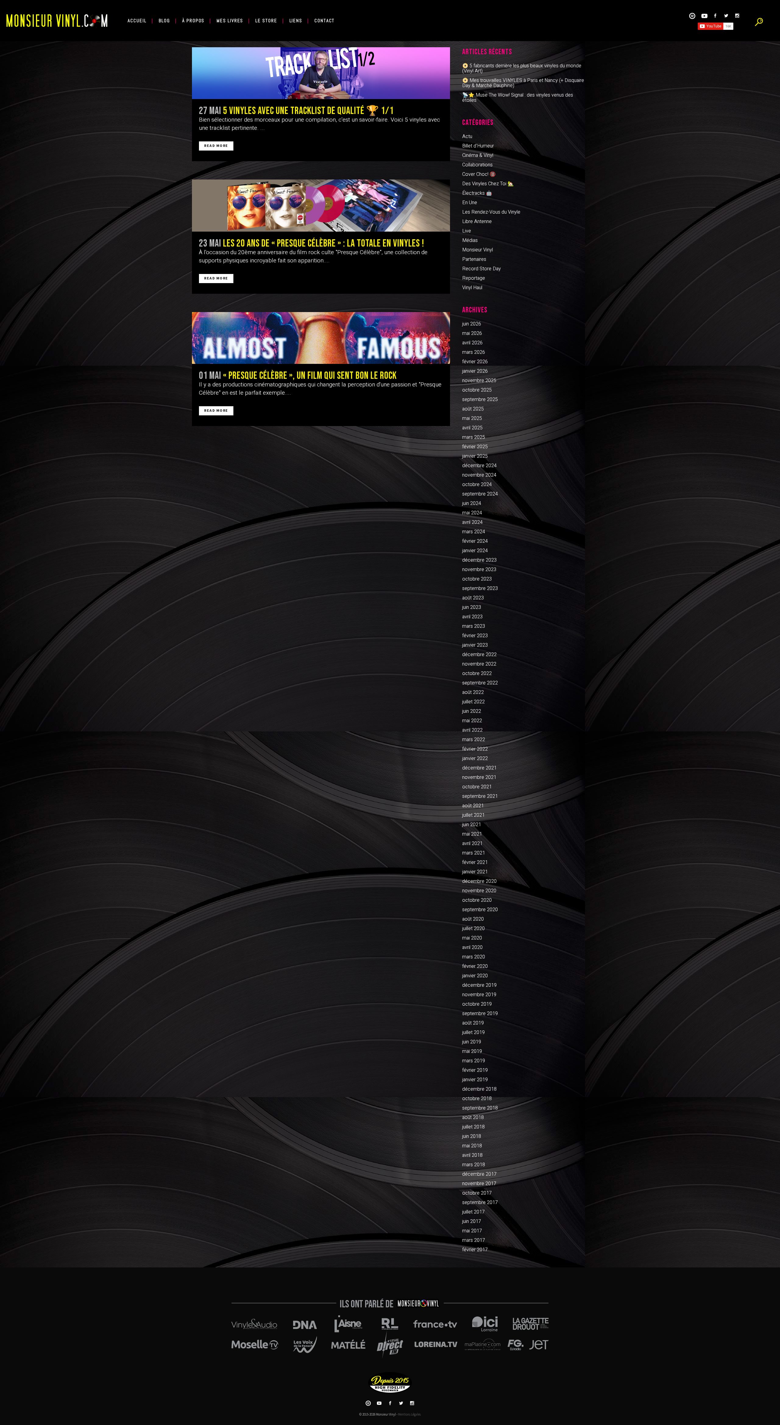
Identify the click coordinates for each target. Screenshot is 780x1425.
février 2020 (475, 966)
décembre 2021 (479, 768)
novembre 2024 (479, 475)
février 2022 (475, 749)
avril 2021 (472, 843)
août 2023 (473, 598)
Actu (467, 136)
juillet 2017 (473, 1212)
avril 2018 (472, 1155)
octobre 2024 (477, 484)
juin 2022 (471, 711)
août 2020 (473, 919)
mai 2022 (472, 720)
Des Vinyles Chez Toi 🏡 (488, 183)
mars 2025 (473, 437)
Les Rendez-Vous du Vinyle (491, 212)
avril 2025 (472, 428)
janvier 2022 (475, 758)
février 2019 (475, 1070)
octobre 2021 (477, 787)
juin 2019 (471, 1042)
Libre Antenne (477, 221)
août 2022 (473, 692)
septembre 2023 (480, 588)
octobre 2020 (477, 900)
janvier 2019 (475, 1079)
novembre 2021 (479, 777)
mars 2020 (473, 957)
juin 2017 (471, 1221)
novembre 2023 (479, 569)
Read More (216, 145)
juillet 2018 (473, 1127)
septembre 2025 (480, 399)
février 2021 (475, 862)
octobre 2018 (477, 1098)
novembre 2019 (479, 994)
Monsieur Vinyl (477, 250)
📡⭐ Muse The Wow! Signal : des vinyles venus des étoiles (517, 97)
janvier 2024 (475, 550)
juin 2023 (471, 607)
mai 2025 (472, 418)
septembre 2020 (480, 909)
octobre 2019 (477, 1004)
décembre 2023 (479, 560)
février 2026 (475, 361)
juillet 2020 (473, 928)
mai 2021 (472, 834)
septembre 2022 (480, 683)
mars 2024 (473, 531)
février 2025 (475, 446)
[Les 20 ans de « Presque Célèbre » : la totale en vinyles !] (321, 205)
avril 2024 (472, 522)
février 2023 (475, 635)
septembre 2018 (480, 1108)
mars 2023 (473, 626)
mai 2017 (472, 1231)
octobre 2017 (477, 1193)
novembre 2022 (479, 664)
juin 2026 (471, 324)
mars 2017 (473, 1240)
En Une (469, 202)
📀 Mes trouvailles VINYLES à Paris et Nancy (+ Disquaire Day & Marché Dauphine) (523, 83)
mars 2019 (473, 1060)
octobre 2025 (477, 390)
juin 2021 (471, 824)
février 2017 (475, 1249)
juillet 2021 (473, 815)
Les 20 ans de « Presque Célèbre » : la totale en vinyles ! (323, 243)
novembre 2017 (479, 1183)
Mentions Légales (409, 1414)
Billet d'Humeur (478, 146)
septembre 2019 (480, 1013)
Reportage (473, 278)
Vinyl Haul (472, 287)
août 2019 (473, 1023)
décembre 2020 (479, 881)
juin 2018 (471, 1136)
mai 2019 (472, 1051)
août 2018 (473, 1117)
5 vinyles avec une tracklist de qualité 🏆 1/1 (308, 111)
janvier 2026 (475, 371)
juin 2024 (471, 503)
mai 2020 (472, 938)
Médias (470, 240)
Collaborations (477, 165)
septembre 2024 (480, 494)
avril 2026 (472, 342)
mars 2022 (473, 739)
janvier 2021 (475, 872)
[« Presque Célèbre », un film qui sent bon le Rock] (321, 338)
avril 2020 (472, 947)
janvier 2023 (475, 645)
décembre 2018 (479, 1089)
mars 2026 (473, 352)
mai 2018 (472, 1146)
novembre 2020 (479, 890)
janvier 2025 (475, 456)
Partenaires (474, 259)
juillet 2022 (473, 701)
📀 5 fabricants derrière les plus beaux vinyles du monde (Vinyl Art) (521, 68)
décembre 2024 (479, 465)
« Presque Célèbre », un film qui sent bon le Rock (310, 376)
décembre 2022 (479, 654)
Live (466, 231)
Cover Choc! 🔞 (479, 174)
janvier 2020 (475, 975)
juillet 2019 (473, 1032)
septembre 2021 (480, 796)
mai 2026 (472, 333)
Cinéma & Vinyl (477, 155)
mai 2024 (472, 513)
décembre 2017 (479, 1174)
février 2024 (475, 541)
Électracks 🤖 (477, 193)
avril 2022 (472, 730)
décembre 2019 (479, 985)
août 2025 (473, 409)
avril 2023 (472, 616)
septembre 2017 (480, 1202)
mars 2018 (473, 1164)
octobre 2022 (477, 673)
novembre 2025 (479, 380)
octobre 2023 (477, 579)
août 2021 (473, 805)
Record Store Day (481, 268)
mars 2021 (473, 853)
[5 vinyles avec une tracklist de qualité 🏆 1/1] (321, 73)
